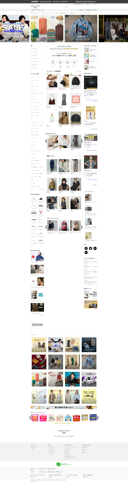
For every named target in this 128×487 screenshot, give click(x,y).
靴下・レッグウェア (34, 106)
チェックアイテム (44, 13)
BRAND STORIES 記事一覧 (92, 179)
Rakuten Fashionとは (69, 449)
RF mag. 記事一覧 (94, 129)
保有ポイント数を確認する (88, 474)
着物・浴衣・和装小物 (35, 134)
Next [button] (97, 28)
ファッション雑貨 (34, 109)
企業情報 (32, 480)
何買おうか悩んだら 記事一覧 (92, 150)
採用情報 (64, 480)
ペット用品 (33, 183)
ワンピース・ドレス (34, 86)
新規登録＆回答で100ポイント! (79, 4)
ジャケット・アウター (35, 80)
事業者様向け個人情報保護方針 (48, 480)
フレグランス (33, 157)
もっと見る (42, 314)
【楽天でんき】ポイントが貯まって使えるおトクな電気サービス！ (51, 471)
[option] (47, 28)
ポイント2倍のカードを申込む (71, 474)
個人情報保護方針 (38, 480)
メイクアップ (33, 144)
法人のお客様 (67, 454)
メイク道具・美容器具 (35, 160)
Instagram (83, 450)
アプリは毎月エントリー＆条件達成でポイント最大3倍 (87, 10)
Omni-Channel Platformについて (71, 458)
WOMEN (34, 10)
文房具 (32, 179)
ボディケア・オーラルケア (36, 150)
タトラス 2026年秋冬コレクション (63, 13)
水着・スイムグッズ (34, 131)
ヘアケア (32, 154)
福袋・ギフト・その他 (35, 186)
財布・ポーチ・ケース (35, 115)
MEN (38, 10)
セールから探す (34, 48)
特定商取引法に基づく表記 (69, 456)
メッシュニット (87, 13)
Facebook (83, 449)
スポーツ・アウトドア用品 (36, 176)
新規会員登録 (84, 447)
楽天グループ (88, 4)
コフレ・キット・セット (35, 163)
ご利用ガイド (67, 450)
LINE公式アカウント (85, 452)
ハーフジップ (80, 13)
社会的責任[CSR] (58, 480)
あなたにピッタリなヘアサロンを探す (37, 474)
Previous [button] (30, 28)
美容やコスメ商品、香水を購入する (55, 474)
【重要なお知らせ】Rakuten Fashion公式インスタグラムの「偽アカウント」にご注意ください (90, 283)
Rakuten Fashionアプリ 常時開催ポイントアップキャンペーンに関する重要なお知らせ (90, 272)
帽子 (32, 118)
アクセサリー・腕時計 (35, 112)
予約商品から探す (34, 64)
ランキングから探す (34, 58)
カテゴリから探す (34, 61)
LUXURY (32, 448)
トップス (32, 77)
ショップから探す (34, 55)
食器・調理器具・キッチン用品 (36, 167)
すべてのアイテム (34, 68)
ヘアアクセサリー (34, 122)
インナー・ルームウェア (35, 102)
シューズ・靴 (33, 99)
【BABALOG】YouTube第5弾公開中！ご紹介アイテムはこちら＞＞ (90, 215)
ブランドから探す (34, 52)
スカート (32, 89)
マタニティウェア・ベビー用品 (36, 125)
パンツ (32, 83)
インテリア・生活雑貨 (35, 170)
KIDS (42, 10)
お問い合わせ (67, 452)
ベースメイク (33, 141)
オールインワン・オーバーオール (37, 93)
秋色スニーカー (73, 13)
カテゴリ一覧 (41, 189)
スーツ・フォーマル (34, 128)
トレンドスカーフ (52, 13)
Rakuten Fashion (41, 6)
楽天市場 (95, 4)
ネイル (32, 147)
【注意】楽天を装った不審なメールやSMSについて (64, 423)
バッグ (32, 96)
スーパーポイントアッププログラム (71, 447)
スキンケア (33, 138)
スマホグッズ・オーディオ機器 (36, 173)
